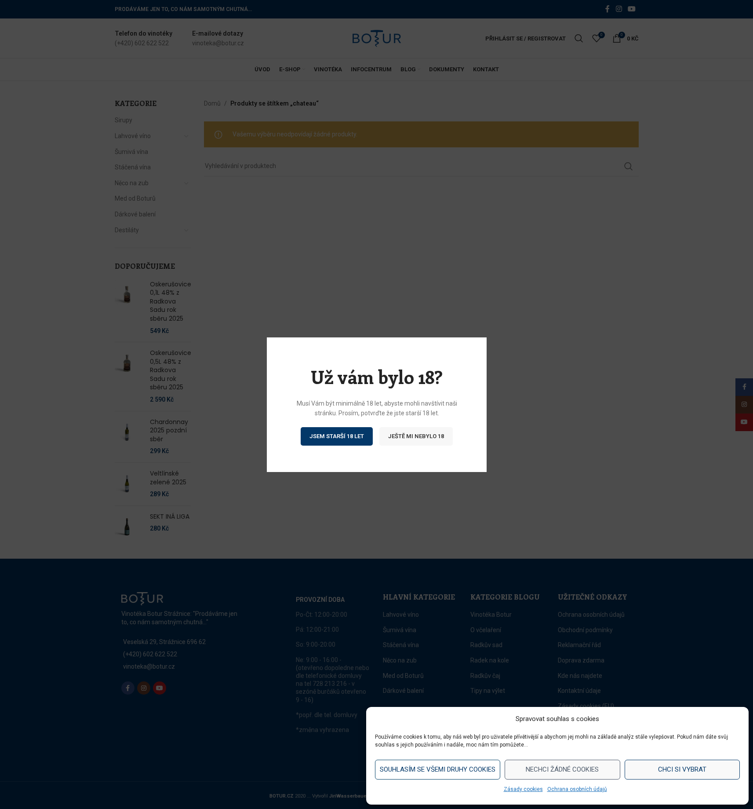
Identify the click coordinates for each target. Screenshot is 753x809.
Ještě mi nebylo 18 (416, 435)
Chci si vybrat (682, 769)
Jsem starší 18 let (336, 435)
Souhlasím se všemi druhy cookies (437, 769)
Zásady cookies (523, 789)
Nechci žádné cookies (562, 769)
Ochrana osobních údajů (577, 789)
